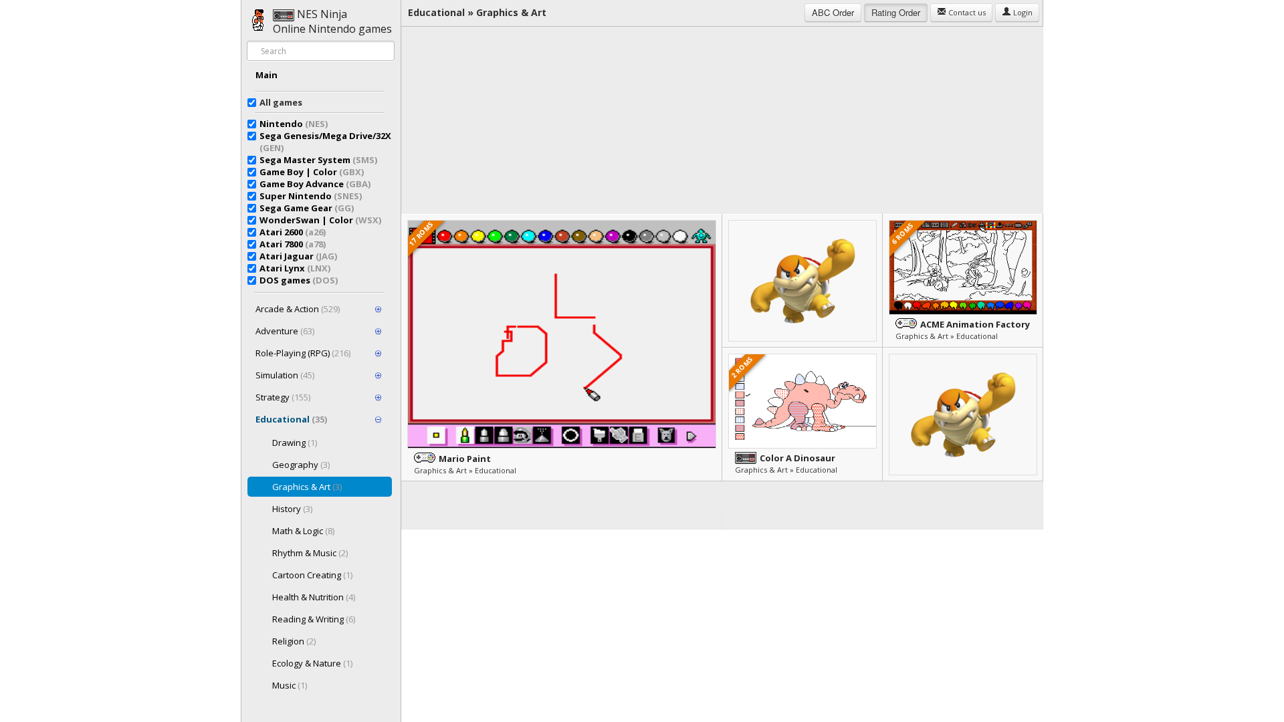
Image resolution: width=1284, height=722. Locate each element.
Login (1022, 12)
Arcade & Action (297, 309)
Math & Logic (303, 531)
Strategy (282, 397)
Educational (291, 419)
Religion (294, 641)
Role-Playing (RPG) (302, 353)
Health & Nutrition (313, 597)
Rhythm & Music (310, 553)
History (292, 509)
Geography (301, 465)
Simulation (284, 375)
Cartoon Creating (312, 575)
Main (266, 75)
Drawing (294, 443)
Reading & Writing (313, 619)
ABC (833, 12)
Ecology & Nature (312, 663)
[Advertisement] (722, 120)
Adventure (284, 331)
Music (289, 685)
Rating (895, 12)
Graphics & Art (307, 487)
